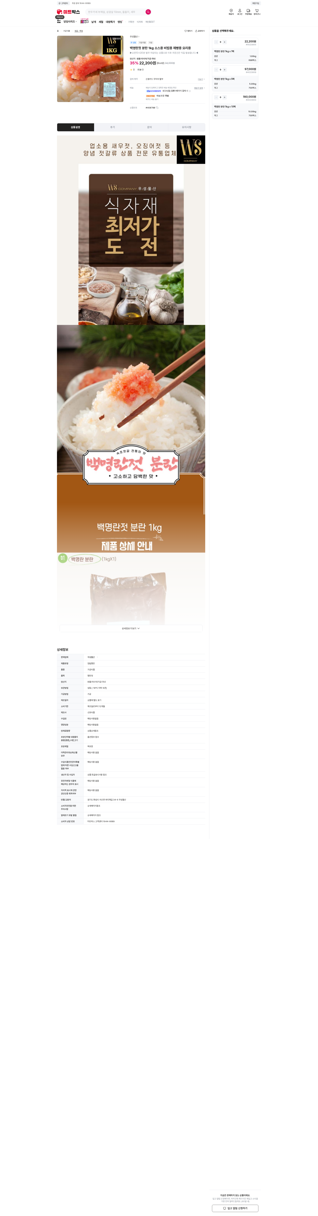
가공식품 (66, 31)
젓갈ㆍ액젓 (79, 31)
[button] (190, 91)
